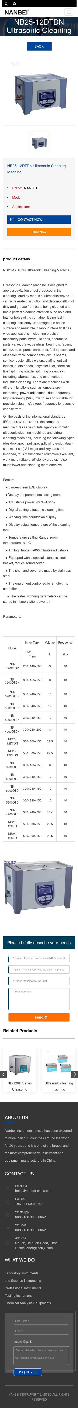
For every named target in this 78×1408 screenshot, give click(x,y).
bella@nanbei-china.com (33, 1190)
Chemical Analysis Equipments (28, 1302)
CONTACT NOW (30, 219)
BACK (39, 46)
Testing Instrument (18, 1295)
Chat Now (39, 232)
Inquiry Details (23, 1341)
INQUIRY (26, 1372)
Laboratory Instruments (21, 1273)
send (39, 1017)
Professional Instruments (23, 1288)
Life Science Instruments (23, 1280)
